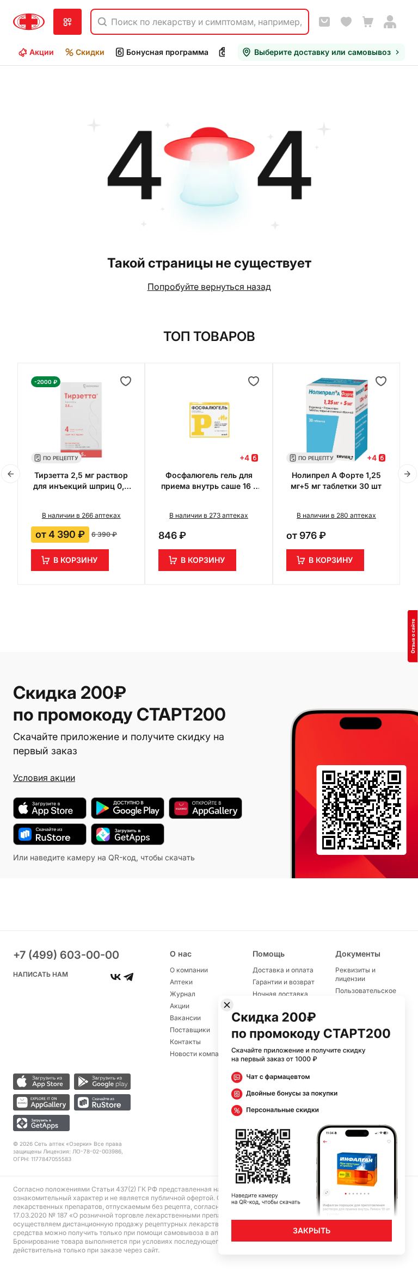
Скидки (90, 52)
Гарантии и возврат (284, 982)
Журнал (182, 994)
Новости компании (200, 1054)
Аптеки (181, 982)
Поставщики (190, 1030)
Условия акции (44, 777)
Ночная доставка (280, 994)
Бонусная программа (167, 52)
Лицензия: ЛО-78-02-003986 (82, 1151)
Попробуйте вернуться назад (209, 286)
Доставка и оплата (283, 970)
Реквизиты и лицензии (355, 974)
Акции (41, 52)
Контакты (185, 1042)
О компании (189, 970)
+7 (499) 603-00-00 (66, 954)
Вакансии (185, 1018)
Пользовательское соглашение (365, 994)
